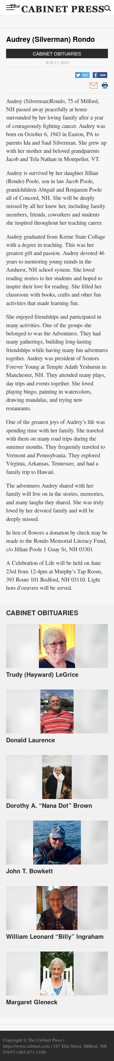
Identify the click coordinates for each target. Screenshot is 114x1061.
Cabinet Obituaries (57, 53)
